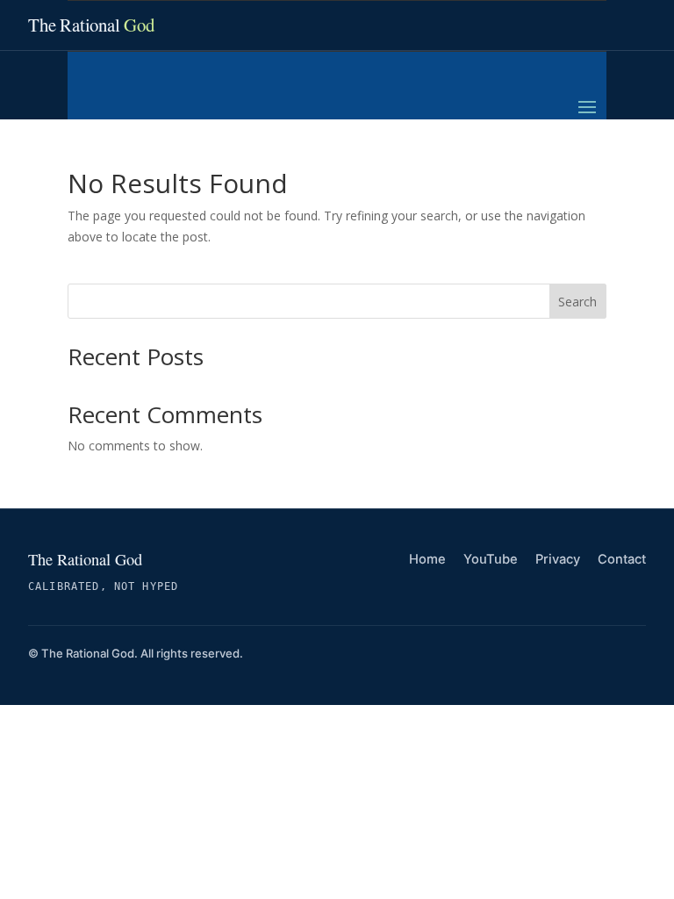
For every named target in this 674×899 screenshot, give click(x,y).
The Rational (91, 25)
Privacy (557, 559)
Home (427, 559)
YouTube (490, 559)
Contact (622, 559)
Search (577, 301)
